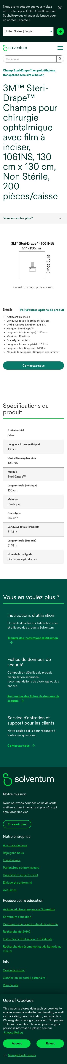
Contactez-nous (14, 970)
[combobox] (33, 59)
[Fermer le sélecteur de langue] (60, 7)
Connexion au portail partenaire (24, 978)
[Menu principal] (60, 48)
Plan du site (10, 985)
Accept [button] (17, 1043)
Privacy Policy (13, 1032)
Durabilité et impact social (20, 875)
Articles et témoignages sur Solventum (29, 909)
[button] (20, 1055)
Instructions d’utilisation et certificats (27, 939)
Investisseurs (11, 860)
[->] (60, 31)
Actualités (10, 890)
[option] (33, 265)
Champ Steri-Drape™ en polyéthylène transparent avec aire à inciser (29, 73)
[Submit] (60, 59)
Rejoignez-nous (13, 853)
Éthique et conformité (17, 882)
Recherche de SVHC (16, 931)
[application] (33, 261)
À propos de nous (15, 845)
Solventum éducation (17, 917)
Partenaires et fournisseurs (21, 867)
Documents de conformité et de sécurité (30, 924)
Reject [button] (50, 1043)
